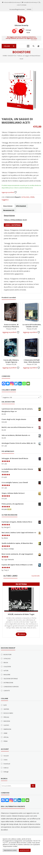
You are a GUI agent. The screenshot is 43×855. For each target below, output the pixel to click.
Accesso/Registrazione (17, 9)
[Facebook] (4, 383)
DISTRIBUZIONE (8, 683)
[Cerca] (33, 786)
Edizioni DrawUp (21, 25)
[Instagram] (12, 383)
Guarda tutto (36, 576)
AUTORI (6, 670)
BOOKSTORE (7, 654)
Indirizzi (6, 768)
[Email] (28, 383)
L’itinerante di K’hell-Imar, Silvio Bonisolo (32, 361)
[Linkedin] (20, 383)
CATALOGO (25, 197)
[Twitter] (16, 383)
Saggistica (12, 56)
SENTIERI (6, 709)
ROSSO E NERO (8, 713)
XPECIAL (6, 737)
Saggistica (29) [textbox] (21, 397)
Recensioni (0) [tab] (8, 210)
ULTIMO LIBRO (10, 576)
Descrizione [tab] (7, 206)
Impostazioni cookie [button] (10, 850)
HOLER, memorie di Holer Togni (21, 614)
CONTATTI (7, 691)
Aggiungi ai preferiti (8, 192)
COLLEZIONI (7, 666)
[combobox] (21, 396)
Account (6, 756)
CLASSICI (6, 725)
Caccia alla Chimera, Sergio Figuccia (11, 361)
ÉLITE (5, 705)
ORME (32, 197)
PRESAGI (6, 717)
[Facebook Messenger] (8, 383)
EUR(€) (29, 9)
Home (5, 56)
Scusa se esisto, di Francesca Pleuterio (11, 325)
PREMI (5, 741)
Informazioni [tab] (21, 206)
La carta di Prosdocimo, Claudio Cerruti (32, 325)
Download (7, 764)
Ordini (5, 760)
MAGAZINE (7, 674)
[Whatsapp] (24, 383)
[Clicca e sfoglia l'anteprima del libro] (13, 225)
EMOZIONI (7, 721)
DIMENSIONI (7, 729)
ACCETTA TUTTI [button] (24, 850)
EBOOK (6, 662)
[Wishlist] (14, 31)
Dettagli (6, 772)
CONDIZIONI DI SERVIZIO (11, 687)
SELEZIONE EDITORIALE (11, 678)
